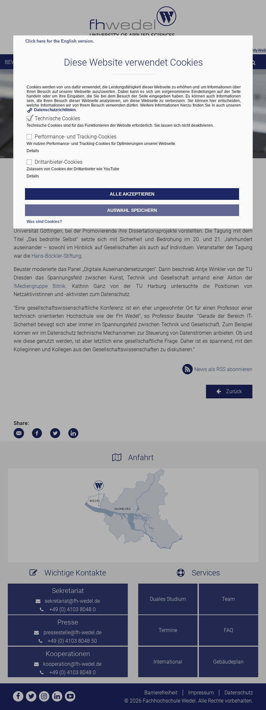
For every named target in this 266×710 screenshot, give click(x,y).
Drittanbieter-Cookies (58, 162)
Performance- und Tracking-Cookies (75, 137)
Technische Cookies (57, 118)
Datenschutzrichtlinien (55, 110)
